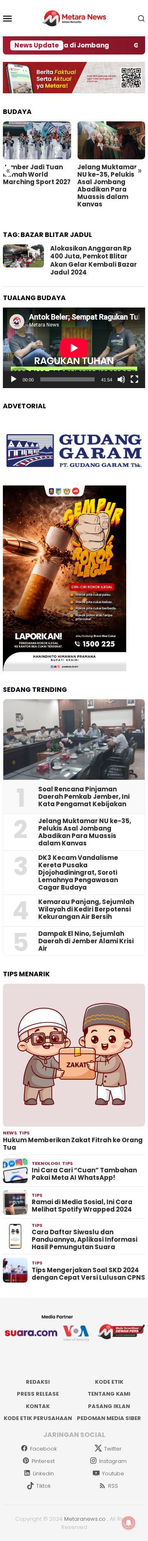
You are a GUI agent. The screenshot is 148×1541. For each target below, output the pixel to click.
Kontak (38, 1406)
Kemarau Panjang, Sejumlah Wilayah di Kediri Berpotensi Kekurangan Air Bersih (86, 909)
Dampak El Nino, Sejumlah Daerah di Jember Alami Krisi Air (86, 941)
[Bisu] (121, 379)
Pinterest (43, 1461)
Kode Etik (109, 1382)
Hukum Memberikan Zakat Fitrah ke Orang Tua (73, 1143)
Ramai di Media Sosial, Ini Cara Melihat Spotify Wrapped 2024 (82, 1205)
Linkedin (43, 1473)
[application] (74, 348)
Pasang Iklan (109, 1406)
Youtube (113, 1473)
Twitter (113, 1449)
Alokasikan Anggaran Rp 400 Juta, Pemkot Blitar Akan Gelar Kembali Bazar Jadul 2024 (93, 260)
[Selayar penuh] (134, 379)
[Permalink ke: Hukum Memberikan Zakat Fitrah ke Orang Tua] (74, 1055)
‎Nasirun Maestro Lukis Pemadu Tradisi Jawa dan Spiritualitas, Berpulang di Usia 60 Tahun (37, 185)
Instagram (113, 1461)
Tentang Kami (109, 1394)
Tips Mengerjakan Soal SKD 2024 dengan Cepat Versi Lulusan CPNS (88, 1273)
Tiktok (43, 1486)
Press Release (38, 1394)
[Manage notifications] (128, 1522)
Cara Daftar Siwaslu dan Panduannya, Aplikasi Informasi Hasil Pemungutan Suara (84, 1240)
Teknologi (46, 1163)
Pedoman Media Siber (109, 1418)
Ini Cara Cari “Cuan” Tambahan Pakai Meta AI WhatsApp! (84, 1174)
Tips (24, 1132)
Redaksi (38, 1382)
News (10, 1132)
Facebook (43, 1449)
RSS (113, 1486)
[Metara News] (74, 18)
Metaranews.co (85, 1519)
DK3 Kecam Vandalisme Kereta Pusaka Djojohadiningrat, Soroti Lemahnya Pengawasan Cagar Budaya (110, 189)
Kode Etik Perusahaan (38, 1418)
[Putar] (13, 379)
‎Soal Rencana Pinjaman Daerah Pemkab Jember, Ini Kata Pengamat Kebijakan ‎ (84, 797)
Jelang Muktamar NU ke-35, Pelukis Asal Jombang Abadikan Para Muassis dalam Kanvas (84, 832)
